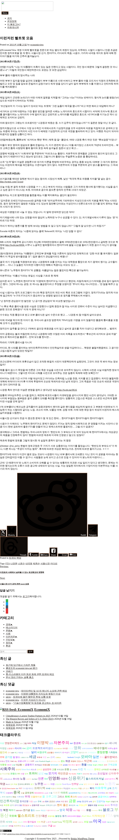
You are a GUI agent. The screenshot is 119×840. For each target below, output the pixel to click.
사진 (80, 769)
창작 (105, 765)
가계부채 (74, 769)
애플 (80, 788)
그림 (25, 743)
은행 (66, 769)
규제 (39, 801)
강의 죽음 (13, 784)
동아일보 (31, 822)
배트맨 (70, 748)
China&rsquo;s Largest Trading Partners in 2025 (28, 716)
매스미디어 (11, 627)
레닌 (16, 761)
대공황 (19, 765)
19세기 (9, 671)
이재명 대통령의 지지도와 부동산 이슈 (41, 694)
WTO (25, 822)
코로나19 (22, 761)
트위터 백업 (15, 558)
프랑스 (13, 773)
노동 (23, 778)
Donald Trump (57, 822)
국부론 (48, 788)
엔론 (54, 826)
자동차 (111, 793)
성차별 (81, 784)
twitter (80, 797)
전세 (9, 752)
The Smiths (72, 774)
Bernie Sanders (11, 788)
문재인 (97, 769)
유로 (96, 784)
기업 (78, 810)
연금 (74, 810)
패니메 (113, 743)
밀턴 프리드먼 (89, 784)
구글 (50, 825)
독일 (34, 743)
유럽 (88, 810)
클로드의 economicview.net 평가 (21, 668)
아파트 (64, 792)
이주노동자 (112, 748)
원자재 (101, 784)
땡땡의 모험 (92, 805)
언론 (41, 778)
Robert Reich (25, 770)
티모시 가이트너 (57, 788)
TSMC (12, 761)
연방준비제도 (12, 743)
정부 (26, 774)
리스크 (33, 770)
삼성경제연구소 (74, 793)
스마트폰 (105, 769)
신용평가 (10, 748)
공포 (21, 743)
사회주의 (7, 769)
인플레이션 (36, 796)
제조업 (20, 752)
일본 (96, 757)
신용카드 (80, 822)
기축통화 (113, 752)
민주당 (75, 784)
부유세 (39, 757)
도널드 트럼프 (98, 765)
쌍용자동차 (19, 810)
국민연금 (63, 773)
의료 (2, 743)
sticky (8, 697)
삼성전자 (47, 769)
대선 (44, 815)
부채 (27, 796)
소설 (22, 793)
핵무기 (12, 810)
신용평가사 (100, 743)
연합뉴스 (79, 761)
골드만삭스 (110, 757)
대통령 (3, 765)
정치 (8, 643)
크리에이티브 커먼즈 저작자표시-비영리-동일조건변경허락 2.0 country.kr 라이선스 (31, 834)
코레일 (79, 801)
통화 (47, 802)
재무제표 (101, 805)
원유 (91, 822)
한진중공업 (91, 743)
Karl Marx (86, 816)
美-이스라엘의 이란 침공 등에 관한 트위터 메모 (30, 674)
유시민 (16, 779)
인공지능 (101, 801)
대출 (31, 801)
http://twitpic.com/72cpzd (11, 181)
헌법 (14, 797)
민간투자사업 (9, 801)
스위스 (95, 774)
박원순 (36, 563)
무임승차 (42, 805)
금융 (72, 801)
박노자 (8, 784)
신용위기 (76, 778)
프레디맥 (39, 788)
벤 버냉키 (66, 753)
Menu (5, 13)
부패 (91, 774)
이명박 (43, 742)
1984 (48, 784)
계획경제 (49, 805)
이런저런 (10, 636)
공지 (9, 18)
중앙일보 (25, 805)
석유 (69, 810)
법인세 (3, 752)
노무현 (39, 783)
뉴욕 (90, 801)
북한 (5, 810)
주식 (102, 757)
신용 (43, 801)
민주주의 (112, 797)
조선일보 (102, 773)
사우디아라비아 (87, 748)
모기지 (52, 773)
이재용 (89, 765)
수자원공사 (92, 753)
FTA (8, 563)
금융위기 (29, 764)
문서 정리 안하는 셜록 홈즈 (20, 677)
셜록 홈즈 (85, 788)
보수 (48, 757)
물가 (107, 743)
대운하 (64, 778)
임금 (104, 822)
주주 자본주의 (7, 797)
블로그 (108, 810)
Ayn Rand (34, 779)
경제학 (94, 797)
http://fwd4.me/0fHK (15, 245)
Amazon (38, 810)
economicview (37, 44)
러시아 (18, 748)
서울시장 (45, 563)
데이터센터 (54, 765)
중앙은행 (102, 752)
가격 (60, 765)
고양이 (74, 752)
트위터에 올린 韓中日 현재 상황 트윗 (32, 697)
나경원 (13, 563)
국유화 (13, 815)
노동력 (48, 822)
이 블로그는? (13, 24)
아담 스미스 (74, 788)
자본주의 (61, 742)
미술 (90, 797)
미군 (43, 822)
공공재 (85, 797)
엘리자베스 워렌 (55, 761)
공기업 (8, 757)
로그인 (26, 596)
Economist (95, 810)
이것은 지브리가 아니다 (33, 700)
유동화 (73, 761)
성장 (51, 743)
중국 (16, 792)
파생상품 (46, 765)
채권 (67, 761)
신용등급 (58, 757)
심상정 (46, 793)
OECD (9, 765)
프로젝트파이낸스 (42, 748)
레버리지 (58, 753)
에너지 (107, 805)
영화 (77, 748)
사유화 (94, 761)
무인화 (15, 822)
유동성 (2, 761)
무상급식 (66, 788)
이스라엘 (6, 774)
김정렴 (65, 765)
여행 (77, 805)
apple (35, 801)
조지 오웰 (18, 805)
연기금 (26, 810)
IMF (20, 788)
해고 (16, 752)
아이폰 (65, 748)
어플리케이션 (51, 810)
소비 (52, 757)
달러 (34, 752)
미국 (97, 821)
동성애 (85, 801)
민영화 (54, 778)
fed (46, 778)
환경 (8, 646)
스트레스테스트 (7, 779)
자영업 (3, 748)
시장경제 (9, 793)
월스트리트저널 (95, 778)
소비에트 (101, 793)
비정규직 (42, 752)
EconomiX (42, 709)
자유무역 (101, 788)
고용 (54, 769)
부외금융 (60, 770)
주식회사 (84, 793)
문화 (8, 630)
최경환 (6, 805)
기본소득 (20, 822)
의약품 (11, 826)
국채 (38, 822)
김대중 (75, 822)
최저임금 (38, 765)
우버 (24, 748)
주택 (2, 757)
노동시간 (29, 826)
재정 (44, 757)
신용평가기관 (24, 757)
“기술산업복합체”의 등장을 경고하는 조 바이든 (37, 703)
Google (77, 757)
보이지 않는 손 (102, 761)
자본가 (79, 774)
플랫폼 (64, 757)
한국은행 (24, 801)
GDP (32, 761)
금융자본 (35, 805)
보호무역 (28, 779)
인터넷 (9, 639)
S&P (71, 743)
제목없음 (10, 725)
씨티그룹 (84, 743)
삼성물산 (50, 753)
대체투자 (44, 826)
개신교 (43, 810)
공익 (54, 805)
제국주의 (17, 826)
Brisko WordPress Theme (82, 838)
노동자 (110, 784)
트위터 (33, 773)
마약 (45, 784)
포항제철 (51, 816)
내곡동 (28, 563)
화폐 (67, 796)
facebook (70, 757)
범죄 (12, 752)
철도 (33, 810)
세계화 (9, 822)
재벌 (46, 774)
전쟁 (38, 815)
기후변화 (20, 797)
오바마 (86, 757)
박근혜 (88, 761)
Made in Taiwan (13, 722)
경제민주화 (86, 774)
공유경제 (29, 793)
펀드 (63, 761)
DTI (107, 793)
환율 (84, 764)
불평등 (58, 816)
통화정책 (72, 805)
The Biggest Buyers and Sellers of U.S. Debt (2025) (30, 719)
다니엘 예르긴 (28, 788)
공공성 (52, 801)
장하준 (39, 770)
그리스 (60, 796)
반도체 (18, 770)
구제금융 (112, 764)
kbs (17, 788)
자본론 (56, 792)
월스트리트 (26, 815)
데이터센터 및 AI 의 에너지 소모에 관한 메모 (44, 691)
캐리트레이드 (39, 793)
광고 (32, 784)
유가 (64, 816)
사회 (8, 633)
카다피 (53, 563)
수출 (50, 793)
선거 (12, 805)
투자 (100, 810)
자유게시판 (13, 27)
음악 (94, 801)
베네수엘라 (100, 748)
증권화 (77, 743)
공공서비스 (103, 796)
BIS (18, 774)
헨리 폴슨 (62, 805)
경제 (8, 624)
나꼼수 (21, 563)
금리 (29, 748)
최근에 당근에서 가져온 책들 (20, 665)
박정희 (67, 821)
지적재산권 (98, 815)
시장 (22, 774)
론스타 (73, 796)
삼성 (41, 773)
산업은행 (58, 784)
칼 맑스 (16, 757)
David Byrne (66, 784)
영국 (62, 810)
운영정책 (12, 21)
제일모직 (90, 770)
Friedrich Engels (44, 761)
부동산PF (83, 805)
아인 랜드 (64, 802)
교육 (109, 788)
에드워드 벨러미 (74, 765)
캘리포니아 (83, 752)
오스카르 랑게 (58, 748)
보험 (13, 765)
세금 (32, 757)
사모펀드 (27, 753)
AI (23, 765)
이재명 (83, 810)
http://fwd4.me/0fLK (67, 390)
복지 (92, 788)
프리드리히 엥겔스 (74, 816)
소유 (57, 810)
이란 (53, 784)
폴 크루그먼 (49, 796)
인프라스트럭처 (24, 784)
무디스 (23, 826)
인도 (7, 761)
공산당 (4, 788)
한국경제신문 (112, 761)
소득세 (57, 801)
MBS (29, 743)
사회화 (37, 761)
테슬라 (108, 801)
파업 (86, 821)
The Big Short (37, 826)
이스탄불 (112, 770)
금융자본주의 (109, 779)
